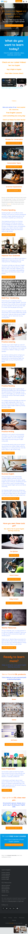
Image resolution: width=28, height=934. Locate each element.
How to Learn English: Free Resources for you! (9, 80)
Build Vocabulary (5, 887)
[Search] (26, 1)
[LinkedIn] (10, 908)
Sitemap (14, 920)
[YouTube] (17, 908)
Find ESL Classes (5, 892)
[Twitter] (6, 908)
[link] (3, 80)
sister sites (20, 901)
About (5, 917)
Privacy (10, 917)
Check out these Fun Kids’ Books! (14, 120)
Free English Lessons (14, 113)
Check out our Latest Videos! (14, 62)
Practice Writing (5, 877)
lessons (9, 204)
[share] (14, 80)
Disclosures (21, 917)
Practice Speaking (6, 874)
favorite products (12, 901)
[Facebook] (3, 908)
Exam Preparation (6, 888)
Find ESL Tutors (5, 890)
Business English (5, 879)
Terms (15, 917)
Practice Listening (6, 872)
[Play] (21, 86)
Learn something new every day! (14, 116)
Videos (14, 101)
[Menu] (23, 1)
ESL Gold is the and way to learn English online (14, 14)
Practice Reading (5, 875)
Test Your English (14, 65)
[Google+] (13, 908)
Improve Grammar (6, 885)
